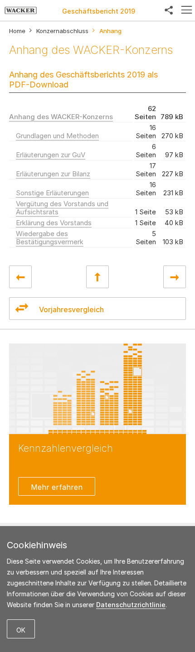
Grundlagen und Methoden (57, 135)
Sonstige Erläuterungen (52, 192)
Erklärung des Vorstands (54, 222)
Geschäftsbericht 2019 (98, 11)
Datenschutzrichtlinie (131, 605)
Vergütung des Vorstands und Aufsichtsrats (62, 207)
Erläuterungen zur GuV (50, 154)
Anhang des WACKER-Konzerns (61, 116)
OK (20, 630)
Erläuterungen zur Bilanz (53, 173)
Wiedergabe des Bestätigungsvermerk (49, 237)
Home (17, 31)
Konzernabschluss (62, 31)
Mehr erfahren (57, 487)
